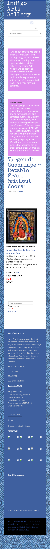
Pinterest (36, 22)
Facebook (28, 22)
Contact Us (19, 125)
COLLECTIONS (13, 376)
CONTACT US (18, 406)
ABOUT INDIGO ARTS (16, 366)
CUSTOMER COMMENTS (16, 381)
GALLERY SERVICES (14, 371)
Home (21, 191)
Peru (18, 272)
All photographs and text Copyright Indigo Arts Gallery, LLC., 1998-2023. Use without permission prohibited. (24, 524)
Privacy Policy (15, 414)
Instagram (32, 22)
